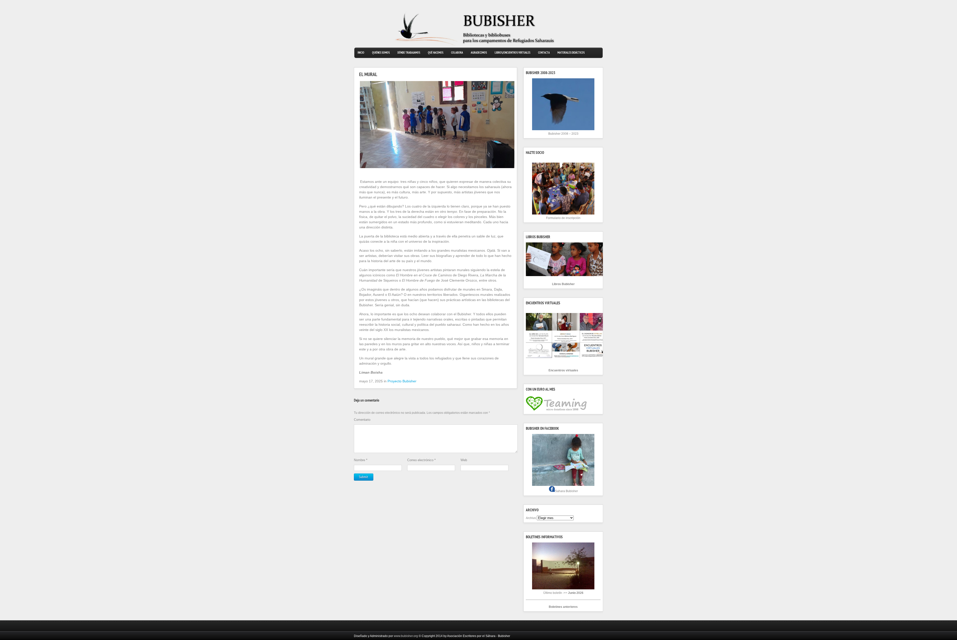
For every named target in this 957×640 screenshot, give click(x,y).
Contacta (544, 53)
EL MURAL (368, 75)
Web (464, 460)
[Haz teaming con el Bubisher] (556, 411)
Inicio (361, 53)
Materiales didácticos (571, 53)
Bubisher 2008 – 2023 (563, 133)
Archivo (531, 518)
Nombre (360, 460)
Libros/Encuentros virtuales (512, 53)
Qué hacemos (435, 53)
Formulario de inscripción (563, 218)
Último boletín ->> (563, 593)
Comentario (362, 420)
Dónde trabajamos (409, 53)
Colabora (457, 53)
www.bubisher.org (406, 636)
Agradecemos (479, 53)
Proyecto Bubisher (402, 381)
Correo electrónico (421, 460)
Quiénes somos (381, 53)
